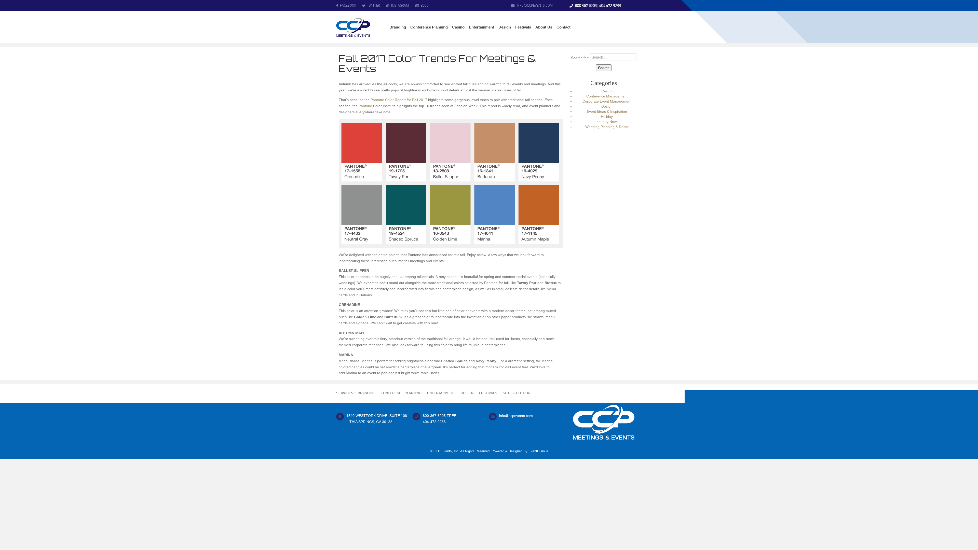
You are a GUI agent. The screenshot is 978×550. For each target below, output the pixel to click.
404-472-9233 (434, 422)
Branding (366, 393)
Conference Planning (401, 393)
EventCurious (538, 451)
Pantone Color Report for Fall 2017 (399, 100)
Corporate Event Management (606, 101)
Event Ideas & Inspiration (607, 111)
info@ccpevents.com (535, 5)
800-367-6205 (434, 416)
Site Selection (516, 393)
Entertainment (441, 393)
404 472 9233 (610, 5)
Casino (607, 91)
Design (607, 106)
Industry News (606, 122)
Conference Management (607, 96)
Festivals (488, 393)
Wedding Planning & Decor (607, 127)
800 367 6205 (586, 5)
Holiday (607, 117)
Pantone (365, 106)
